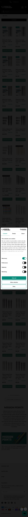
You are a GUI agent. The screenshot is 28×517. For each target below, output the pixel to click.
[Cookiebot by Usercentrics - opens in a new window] (20, 230)
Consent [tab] (5, 233)
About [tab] (23, 233)
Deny (14, 286)
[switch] (24, 263)
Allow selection (14, 282)
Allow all (14, 278)
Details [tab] (14, 233)
